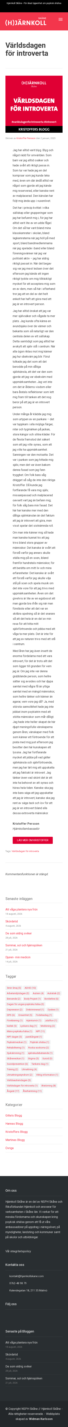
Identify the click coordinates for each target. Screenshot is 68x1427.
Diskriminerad (35, 1009)
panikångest (34, 1036)
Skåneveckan (15, 1058)
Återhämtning (32, 1091)
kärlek (12, 1026)
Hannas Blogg (14, 1123)
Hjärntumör (33, 1020)
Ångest (13, 1091)
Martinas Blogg (15, 1140)
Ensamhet (25, 1015)
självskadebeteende (40, 1053)
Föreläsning (15, 1020)
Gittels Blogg (13, 1115)
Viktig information (47, 1074)
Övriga (9, 1148)
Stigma (33, 1058)
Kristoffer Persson (26, 138)
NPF (40, 1031)
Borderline (51, 998)
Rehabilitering (16, 1047)
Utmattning (29, 1069)
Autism (38, 993)
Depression (14, 1009)
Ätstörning (48, 1085)
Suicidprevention (17, 1064)
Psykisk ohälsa (39, 1042)
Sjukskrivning (15, 1053)
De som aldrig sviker (18, 933)
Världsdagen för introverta (25, 851)
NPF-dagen (14, 1036)
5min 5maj (14, 988)
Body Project (32, 998)
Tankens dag (40, 1064)
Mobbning (48, 1026)
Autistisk (53, 993)
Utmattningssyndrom (19, 1074)
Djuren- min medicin (17, 957)
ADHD (30, 988)
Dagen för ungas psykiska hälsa (25, 1004)
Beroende (13, 998)
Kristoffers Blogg (16, 1132)
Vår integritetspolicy (18, 1251)
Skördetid (11, 921)
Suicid (47, 1058)
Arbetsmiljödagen (18, 993)
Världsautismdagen (19, 1080)
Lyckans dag (28, 1026)
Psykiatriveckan (16, 1042)
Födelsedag (44, 1015)
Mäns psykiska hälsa (19, 1031)
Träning (12, 1069)
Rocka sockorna (38, 1047)
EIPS (11, 1015)
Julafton (51, 1020)
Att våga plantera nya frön (21, 909)
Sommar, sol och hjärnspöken (23, 945)
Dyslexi (53, 1009)
